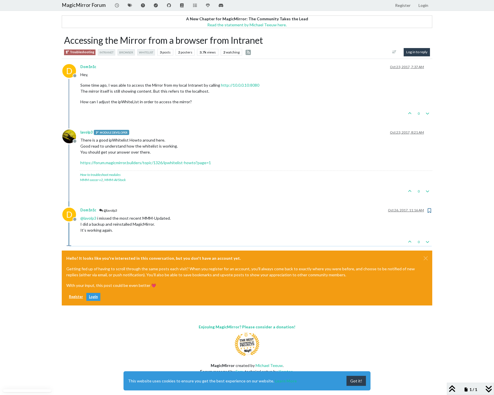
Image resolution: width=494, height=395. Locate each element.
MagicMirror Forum (84, 5)
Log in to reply (416, 52)
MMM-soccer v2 (91, 180)
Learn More (286, 380)
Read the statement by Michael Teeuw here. (247, 24)
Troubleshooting (81, 52)
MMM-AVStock (115, 180)
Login (93, 297)
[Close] (425, 258)
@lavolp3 (110, 210)
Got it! (356, 380)
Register (76, 297)
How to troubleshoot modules (100, 174)
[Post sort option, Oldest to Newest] (394, 52)
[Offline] (71, 136)
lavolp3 (86, 132)
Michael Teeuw (269, 365)
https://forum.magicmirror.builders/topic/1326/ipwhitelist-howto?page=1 (145, 162)
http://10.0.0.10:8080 (240, 85)
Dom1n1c (88, 67)
